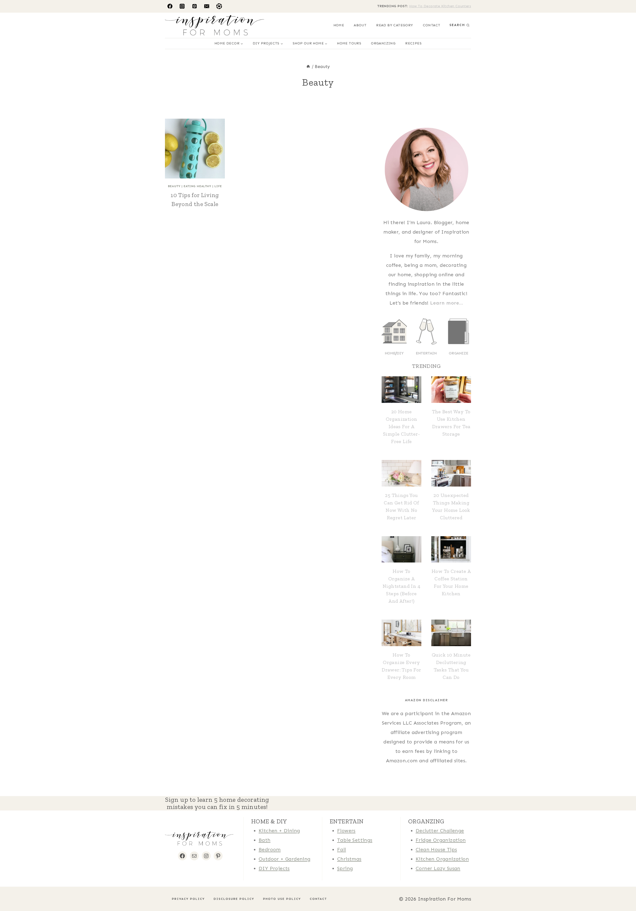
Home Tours (349, 43)
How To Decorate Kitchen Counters (440, 6)
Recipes (413, 43)
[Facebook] (170, 6)
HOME (338, 25)
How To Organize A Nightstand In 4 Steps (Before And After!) (401, 586)
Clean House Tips (436, 849)
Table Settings (354, 840)
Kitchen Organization (442, 859)
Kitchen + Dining (279, 831)
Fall (341, 849)
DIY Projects (274, 868)
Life (218, 186)
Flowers (346, 831)
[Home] (308, 66)
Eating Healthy (197, 186)
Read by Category (394, 25)
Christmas (349, 859)
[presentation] (195, 148)
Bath (265, 840)
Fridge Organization (441, 840)
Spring (345, 868)
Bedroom (270, 849)
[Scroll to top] (12, 891)
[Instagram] (182, 6)
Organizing (383, 43)
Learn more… (446, 303)
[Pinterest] (194, 6)
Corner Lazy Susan (438, 868)
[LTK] (219, 6)
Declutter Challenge (440, 831)
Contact (431, 25)
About (360, 25)
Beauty (174, 186)
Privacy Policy (185, 899)
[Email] (207, 6)
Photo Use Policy (279, 899)
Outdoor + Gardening (285, 859)
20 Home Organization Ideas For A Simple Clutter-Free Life (401, 426)
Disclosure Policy (231, 899)
